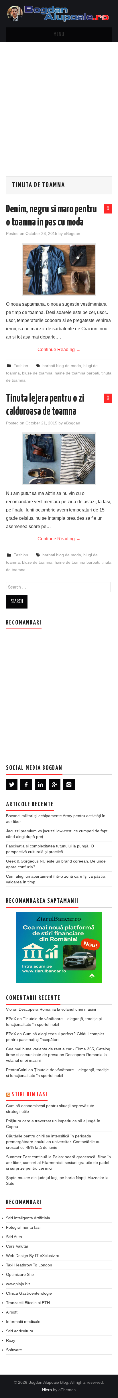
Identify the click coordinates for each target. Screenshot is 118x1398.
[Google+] (54, 784)
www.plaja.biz (18, 1284)
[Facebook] (26, 784)
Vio (9, 1009)
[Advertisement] (59, 103)
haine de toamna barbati (77, 373)
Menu (59, 34)
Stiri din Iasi (29, 1094)
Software (14, 1349)
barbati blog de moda (61, 365)
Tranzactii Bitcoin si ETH (28, 1302)
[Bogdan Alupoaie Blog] (59, 13)
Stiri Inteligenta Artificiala (28, 1218)
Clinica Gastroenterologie (29, 1293)
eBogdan (72, 233)
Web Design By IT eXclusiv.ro (32, 1255)
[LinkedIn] (40, 784)
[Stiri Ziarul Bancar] (59, 947)
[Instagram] (69, 784)
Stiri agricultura (19, 1331)
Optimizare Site (20, 1274)
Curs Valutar (17, 1246)
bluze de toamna (37, 373)
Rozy (10, 1340)
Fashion (20, 365)
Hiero (47, 1389)
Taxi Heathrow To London (29, 1265)
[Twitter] (11, 784)
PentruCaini (16, 1069)
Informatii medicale (23, 1321)
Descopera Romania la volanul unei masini (57, 1009)
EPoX (11, 1018)
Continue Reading (59, 349)
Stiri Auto (14, 1236)
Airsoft (11, 1312)
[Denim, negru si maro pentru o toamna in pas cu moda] (59, 270)
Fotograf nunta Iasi (23, 1227)
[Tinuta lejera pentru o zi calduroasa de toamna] (59, 459)
